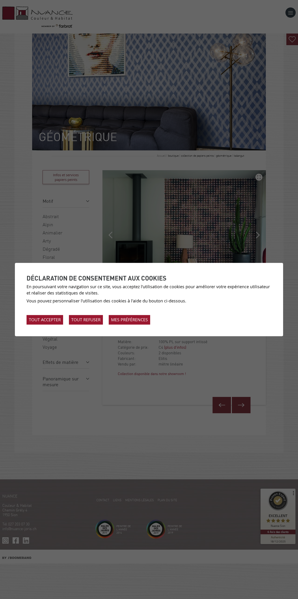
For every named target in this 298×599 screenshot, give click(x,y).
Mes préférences (129, 319)
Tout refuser (86, 319)
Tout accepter (45, 319)
